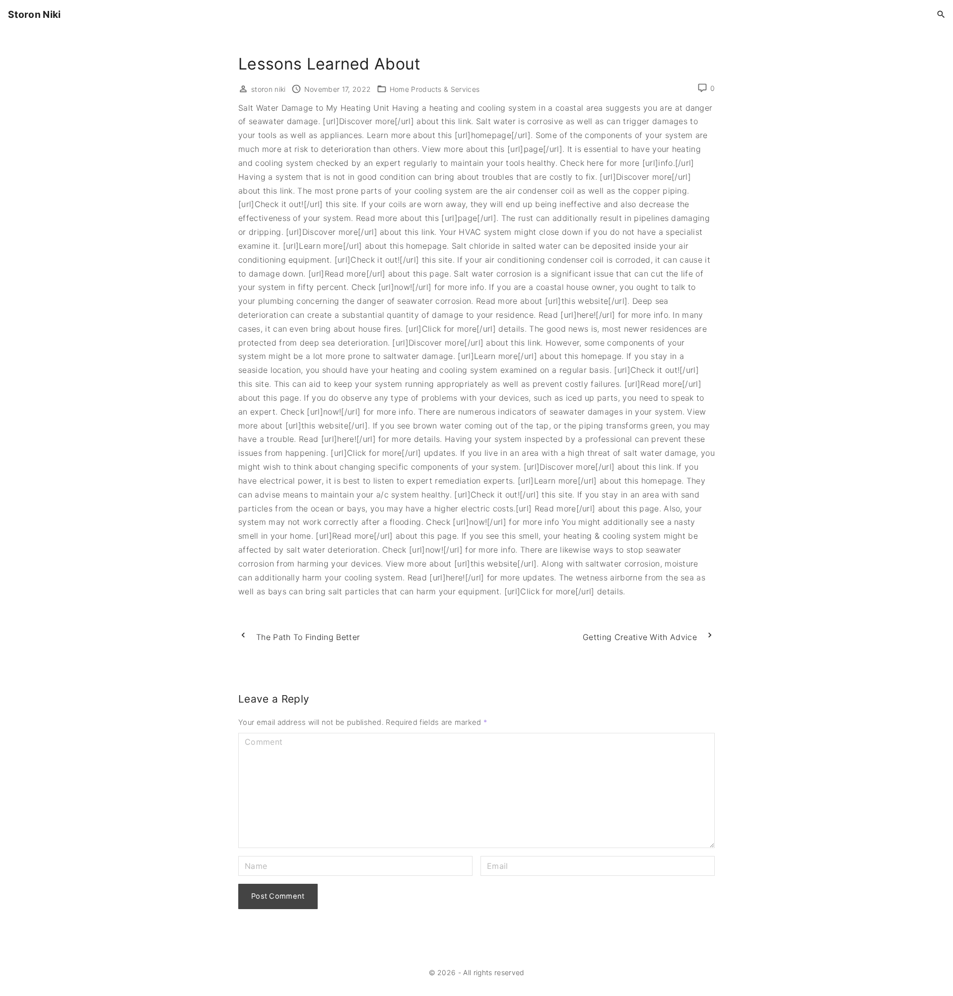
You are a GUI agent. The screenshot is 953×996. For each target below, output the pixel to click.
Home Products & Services (435, 89)
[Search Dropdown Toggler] (941, 14)
